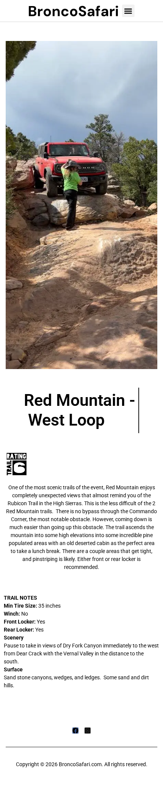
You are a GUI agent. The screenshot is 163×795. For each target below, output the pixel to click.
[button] (128, 11)
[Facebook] (75, 730)
